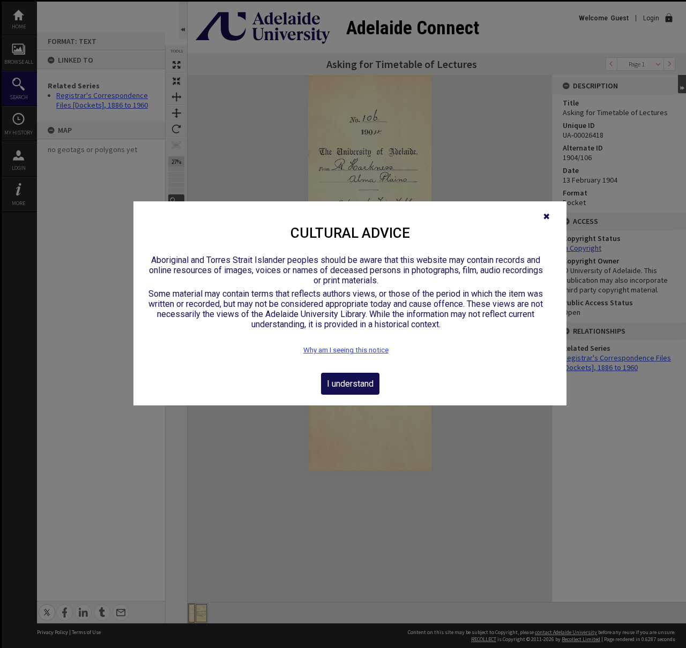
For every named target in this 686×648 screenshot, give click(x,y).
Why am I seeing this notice (346, 350)
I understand (350, 384)
